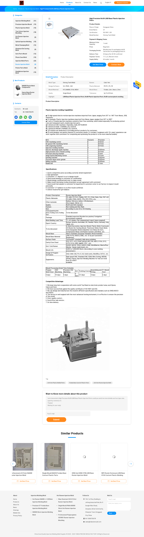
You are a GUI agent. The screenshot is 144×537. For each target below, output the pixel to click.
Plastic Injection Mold (25, 28)
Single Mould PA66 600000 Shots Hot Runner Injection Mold (67, 508)
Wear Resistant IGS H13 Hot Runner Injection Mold (67, 500)
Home (15, 499)
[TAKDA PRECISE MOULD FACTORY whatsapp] (20, 117)
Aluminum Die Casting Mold (25, 49)
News (15, 507)
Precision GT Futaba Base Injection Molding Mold (40, 507)
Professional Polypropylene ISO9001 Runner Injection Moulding (67, 517)
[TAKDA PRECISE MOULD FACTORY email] (16, 117)
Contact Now (26, 122)
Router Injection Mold (25, 64)
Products (16, 502)
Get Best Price (98, 65)
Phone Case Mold (25, 57)
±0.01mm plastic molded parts (56, 383)
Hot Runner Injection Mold (25, 37)
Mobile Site (16, 513)
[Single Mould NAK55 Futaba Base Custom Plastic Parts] (27, 457)
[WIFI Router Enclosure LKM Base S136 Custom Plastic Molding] (86, 457)
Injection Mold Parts (25, 61)
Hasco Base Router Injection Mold (28, 93)
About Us (16, 504)
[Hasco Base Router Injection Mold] (17, 94)
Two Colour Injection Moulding (25, 32)
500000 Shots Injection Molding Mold (42, 513)
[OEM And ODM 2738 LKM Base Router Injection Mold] (56, 457)
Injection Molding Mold (25, 21)
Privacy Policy (17, 515)
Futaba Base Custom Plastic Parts (79, 383)
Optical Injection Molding (25, 41)
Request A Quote (122, 2)
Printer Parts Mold (25, 68)
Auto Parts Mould (25, 54)
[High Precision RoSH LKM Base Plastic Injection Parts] (70, 34)
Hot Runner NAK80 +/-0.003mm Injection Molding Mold (42, 500)
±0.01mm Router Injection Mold (102, 383)
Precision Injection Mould (25, 24)
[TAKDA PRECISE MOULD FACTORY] (21, 3)
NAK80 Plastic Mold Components (28, 86)
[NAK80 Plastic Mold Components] (17, 87)
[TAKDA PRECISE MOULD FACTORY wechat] (25, 117)
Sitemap (16, 510)
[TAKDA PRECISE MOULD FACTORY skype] (30, 117)
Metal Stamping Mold (25, 45)
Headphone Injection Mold (25, 72)
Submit (56, 419)
